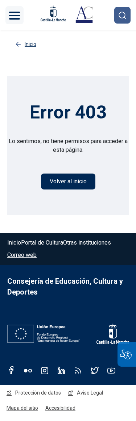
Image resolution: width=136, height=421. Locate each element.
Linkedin (61, 370)
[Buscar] (122, 15)
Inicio (14, 242)
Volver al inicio (68, 181)
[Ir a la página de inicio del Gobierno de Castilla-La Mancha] (108, 333)
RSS (78, 370)
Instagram (44, 370)
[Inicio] (84, 15)
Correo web (22, 254)
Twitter (94, 370)
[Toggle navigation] (14, 15)
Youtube (111, 370)
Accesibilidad (60, 408)
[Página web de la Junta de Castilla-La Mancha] (53, 13)
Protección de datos (38, 393)
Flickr (28, 370)
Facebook (11, 370)
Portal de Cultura (42, 242)
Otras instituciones (87, 242)
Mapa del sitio (22, 408)
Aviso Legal (90, 393)
